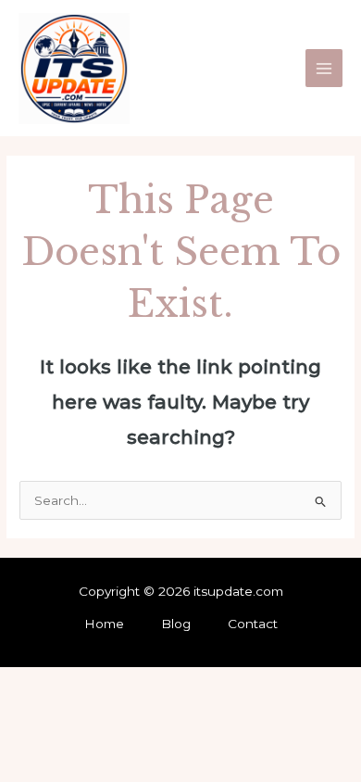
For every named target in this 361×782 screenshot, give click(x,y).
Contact (253, 623)
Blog (176, 623)
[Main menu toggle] (324, 68)
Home (104, 623)
